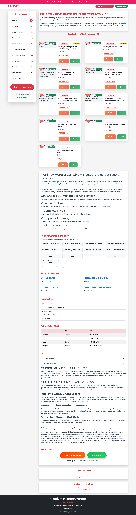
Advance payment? (50, 364)
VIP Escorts (15, 26)
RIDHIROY (13, 6)
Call (65, 61)
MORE (83, 476)
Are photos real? (49, 359)
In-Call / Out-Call (18, 79)
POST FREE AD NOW (23, 87)
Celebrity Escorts (18, 67)
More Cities (83, 489)
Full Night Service (17, 73)
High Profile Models (18, 55)
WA (76, 61)
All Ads (22, 20)
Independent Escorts (19, 49)
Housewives (16, 44)
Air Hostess (16, 61)
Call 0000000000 (104, 6)
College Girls (16, 38)
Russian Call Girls (17, 32)
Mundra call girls (54, 182)
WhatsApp (121, 6)
